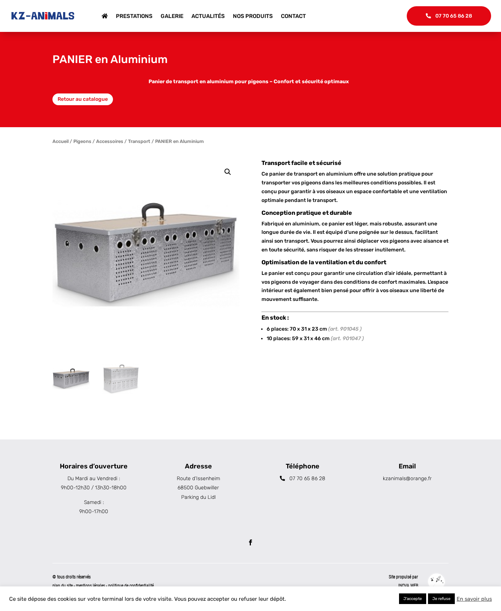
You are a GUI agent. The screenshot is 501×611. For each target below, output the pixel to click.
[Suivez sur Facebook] (250, 542)
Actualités (208, 16)
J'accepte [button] (412, 598)
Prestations (134, 16)
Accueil (60, 141)
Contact (293, 16)
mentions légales (91, 585)
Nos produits (253, 16)
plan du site (62, 585)
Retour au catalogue (83, 99)
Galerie (172, 16)
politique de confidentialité (131, 585)
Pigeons (82, 141)
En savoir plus (474, 599)
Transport (139, 141)
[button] (227, 171)
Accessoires (109, 141)
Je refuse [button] (441, 598)
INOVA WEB (408, 585)
